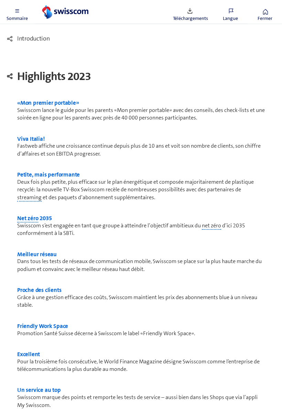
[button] (17, 12)
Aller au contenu (51, 4)
